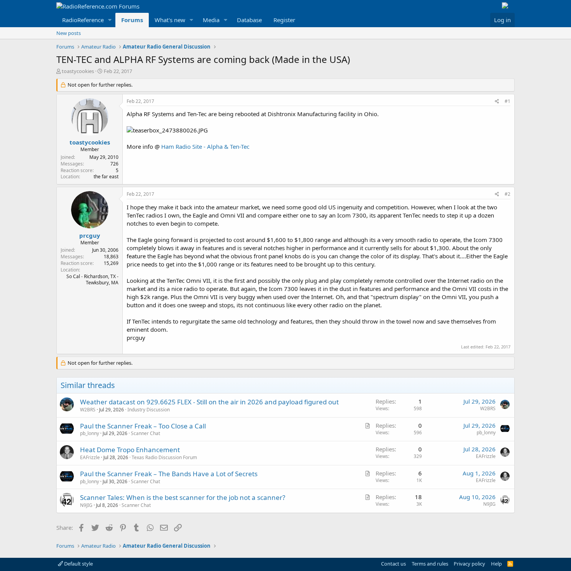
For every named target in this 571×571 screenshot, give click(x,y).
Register (284, 20)
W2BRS (88, 409)
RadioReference (83, 20)
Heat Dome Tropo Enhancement (130, 449)
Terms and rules (430, 563)
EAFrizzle (90, 457)
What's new (170, 20)
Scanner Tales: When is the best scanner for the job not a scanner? (182, 497)
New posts (68, 33)
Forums (132, 20)
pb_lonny (89, 433)
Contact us (393, 563)
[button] (109, 20)
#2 (507, 194)
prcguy (89, 235)
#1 (507, 101)
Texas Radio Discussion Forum (164, 457)
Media (211, 20)
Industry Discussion (148, 409)
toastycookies (78, 71)
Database (249, 20)
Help (496, 563)
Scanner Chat (145, 433)
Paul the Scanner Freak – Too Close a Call (143, 425)
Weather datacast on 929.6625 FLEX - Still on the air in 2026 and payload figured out (209, 401)
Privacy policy (469, 563)
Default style (78, 563)
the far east (106, 176)
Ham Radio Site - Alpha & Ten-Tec (205, 146)
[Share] (497, 101)
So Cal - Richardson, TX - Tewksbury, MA (92, 279)
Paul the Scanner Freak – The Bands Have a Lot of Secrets (169, 473)
